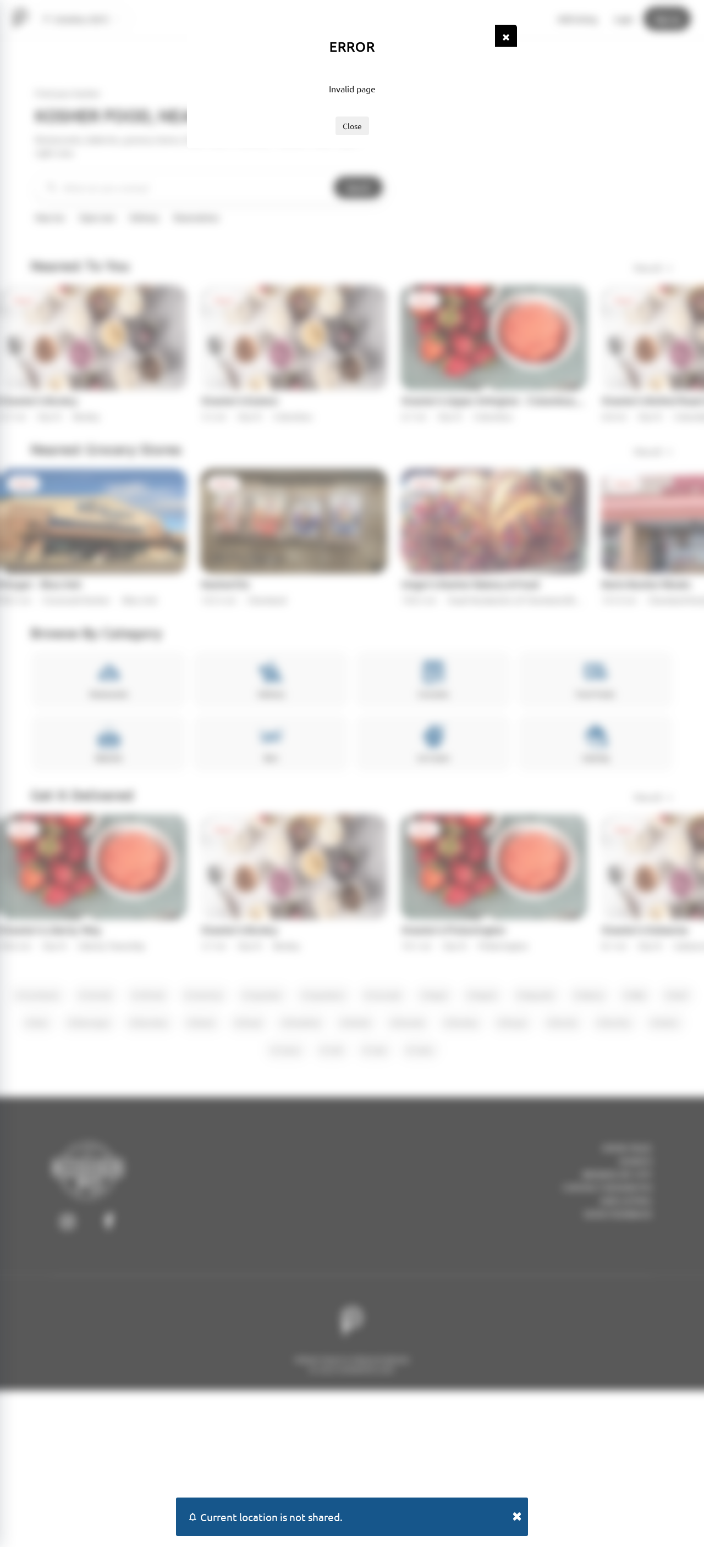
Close (352, 126)
